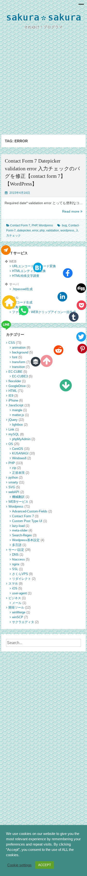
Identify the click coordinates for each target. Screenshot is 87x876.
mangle (17, 410)
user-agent (19, 593)
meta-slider (20, 530)
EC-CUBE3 (20, 376)
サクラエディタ (23, 622)
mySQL (13, 434)
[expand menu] (81, 5)
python (13, 477)
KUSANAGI (20, 453)
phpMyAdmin (21, 439)
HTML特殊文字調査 (25, 276)
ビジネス (14, 598)
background (20, 352)
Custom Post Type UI (27, 521)
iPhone (13, 400)
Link (11, 429)
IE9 (10, 395)
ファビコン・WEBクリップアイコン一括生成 (44, 312)
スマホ (13, 583)
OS (10, 444)
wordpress (67, 230)
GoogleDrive (17, 386)
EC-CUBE (15, 371)
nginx (16, 564)
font (14, 357)
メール (17, 603)
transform (18, 362)
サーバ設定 (16, 550)
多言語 (17, 545)
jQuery (13, 420)
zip (14, 468)
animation (19, 347)
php (42, 230)
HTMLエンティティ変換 (29, 271)
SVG (11, 487)
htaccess (18, 559)
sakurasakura (43, 18)
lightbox (17, 424)
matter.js (18, 415)
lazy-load (18, 526)
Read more (72, 211)
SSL (15, 569)
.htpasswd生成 (22, 289)
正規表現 (18, 472)
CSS (11, 343)
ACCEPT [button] (44, 865)
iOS (14, 588)
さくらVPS (20, 574)
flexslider (14, 381)
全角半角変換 (21, 307)
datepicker (24, 230)
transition (18, 367)
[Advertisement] (43, 86)
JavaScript (15, 405)
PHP (34, 225)
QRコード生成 (22, 302)
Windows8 (19, 458)
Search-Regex (22, 535)
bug (64, 225)
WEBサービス (18, 501)
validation (52, 230)
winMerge (18, 612)
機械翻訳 (18, 497)
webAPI (13, 492)
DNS (15, 554)
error (35, 230)
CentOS (17, 449)
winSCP (17, 617)
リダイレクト (21, 579)
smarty (13, 482)
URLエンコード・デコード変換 (34, 266)
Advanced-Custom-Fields (29, 511)
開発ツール (16, 607)
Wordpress (46, 225)
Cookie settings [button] (19, 865)
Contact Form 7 (20, 225)
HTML (12, 391)
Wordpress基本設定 (26, 540)
